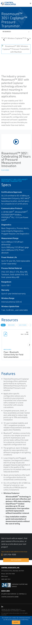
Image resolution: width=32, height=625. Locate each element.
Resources (7, 31)
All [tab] (3, 325)
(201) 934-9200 (9, 554)
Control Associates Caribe (9, 597)
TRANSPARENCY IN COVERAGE (10, 610)
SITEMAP (22, 610)
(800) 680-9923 (5, 579)
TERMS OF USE (5, 609)
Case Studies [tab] (23, 325)
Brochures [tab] (11, 325)
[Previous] (4, 40)
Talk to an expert (16, 560)
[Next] (28, 40)
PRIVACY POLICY (15, 609)
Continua (22, 594)
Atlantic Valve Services (8, 594)
